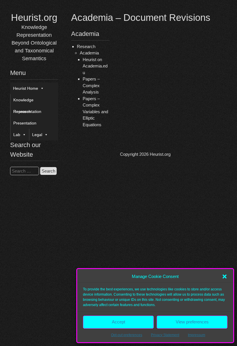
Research (22, 111)
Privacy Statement (165, 335)
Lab (16, 134)
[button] (224, 276)
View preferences (192, 321)
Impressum (196, 335)
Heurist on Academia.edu (95, 66)
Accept (118, 321)
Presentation (24, 123)
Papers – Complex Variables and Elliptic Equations (95, 111)
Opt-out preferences (126, 335)
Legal (37, 134)
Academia (89, 52)
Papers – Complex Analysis (91, 85)
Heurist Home (25, 88)
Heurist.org (34, 17)
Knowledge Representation (27, 102)
